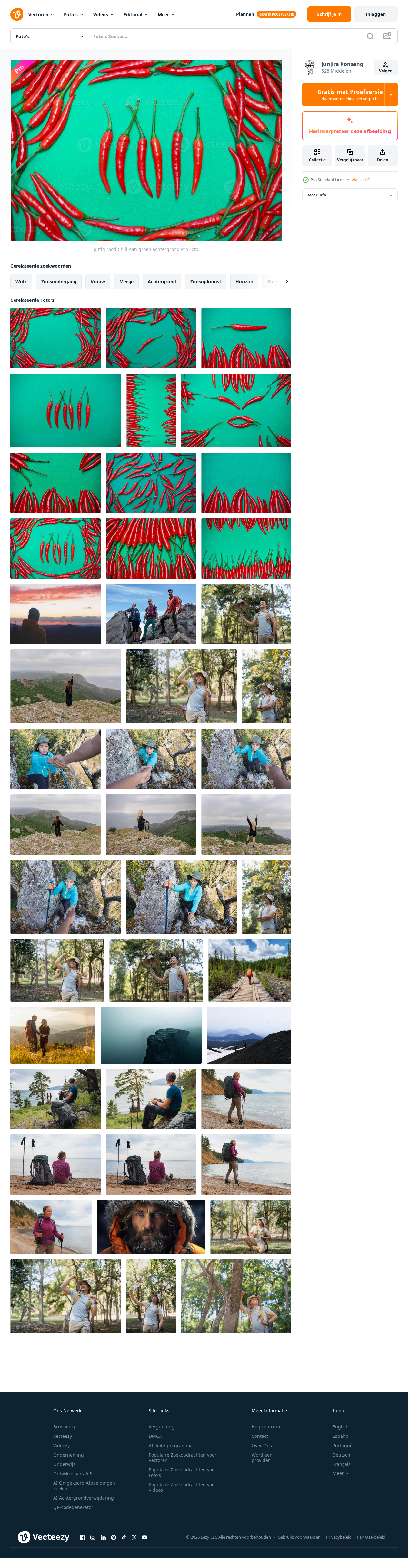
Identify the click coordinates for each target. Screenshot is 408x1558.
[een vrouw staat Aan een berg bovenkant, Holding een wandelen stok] (65, 686)
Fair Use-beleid (371, 1537)
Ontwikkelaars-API (73, 1473)
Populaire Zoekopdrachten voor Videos (182, 1487)
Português (344, 1445)
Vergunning (161, 1427)
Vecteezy (62, 1436)
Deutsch (341, 1455)
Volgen (386, 71)
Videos (100, 14)
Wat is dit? (361, 180)
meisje (126, 282)
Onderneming (68, 1455)
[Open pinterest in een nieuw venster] (113, 1537)
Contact (260, 1436)
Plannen (245, 14)
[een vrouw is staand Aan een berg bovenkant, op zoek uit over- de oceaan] (246, 824)
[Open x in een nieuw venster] (134, 1537)
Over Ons (262, 1445)
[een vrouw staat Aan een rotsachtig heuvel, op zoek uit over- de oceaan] (151, 824)
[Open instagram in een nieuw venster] (92, 1537)
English (341, 1427)
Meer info (317, 195)
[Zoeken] (370, 36)
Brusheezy (64, 1427)
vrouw (98, 282)
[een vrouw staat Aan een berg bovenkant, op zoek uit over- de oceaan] (55, 824)
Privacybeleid (339, 1537)
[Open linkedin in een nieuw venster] (103, 1537)
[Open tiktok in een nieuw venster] (123, 1537)
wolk (21, 282)
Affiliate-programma (171, 1445)
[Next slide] (281, 281)
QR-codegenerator (73, 1507)
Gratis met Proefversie (350, 94)
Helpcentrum (266, 1427)
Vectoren (38, 14)
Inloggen (376, 14)
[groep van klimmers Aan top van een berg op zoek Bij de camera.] (151, 614)
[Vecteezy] (16, 14)
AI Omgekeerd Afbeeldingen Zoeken (84, 1485)
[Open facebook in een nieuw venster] (82, 1537)
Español (341, 1436)
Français (342, 1464)
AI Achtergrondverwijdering (83, 1498)
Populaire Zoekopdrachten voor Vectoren (182, 1457)
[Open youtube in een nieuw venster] (144, 1537)
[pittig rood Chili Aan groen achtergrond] (55, 338)
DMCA (155, 1436)
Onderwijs (64, 1464)
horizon (244, 282)
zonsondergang (58, 282)
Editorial (133, 14)
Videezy (61, 1445)
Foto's (71, 14)
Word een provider (262, 1457)
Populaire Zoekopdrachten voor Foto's (182, 1472)
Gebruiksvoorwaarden (299, 1537)
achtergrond (162, 282)
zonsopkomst (205, 282)
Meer (163, 14)
